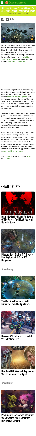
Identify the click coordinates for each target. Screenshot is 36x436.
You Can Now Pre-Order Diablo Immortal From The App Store (15, 302)
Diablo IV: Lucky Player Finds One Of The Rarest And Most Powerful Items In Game (17, 219)
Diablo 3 (7, 159)
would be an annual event (17, 62)
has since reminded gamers (17, 97)
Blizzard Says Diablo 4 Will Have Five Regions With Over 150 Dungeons (17, 257)
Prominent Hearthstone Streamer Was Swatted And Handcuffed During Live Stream (17, 418)
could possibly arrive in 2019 (12, 151)
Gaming (9, 156)
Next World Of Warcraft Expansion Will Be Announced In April (17, 372)
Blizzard (29, 156)
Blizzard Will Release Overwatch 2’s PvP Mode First (16, 337)
